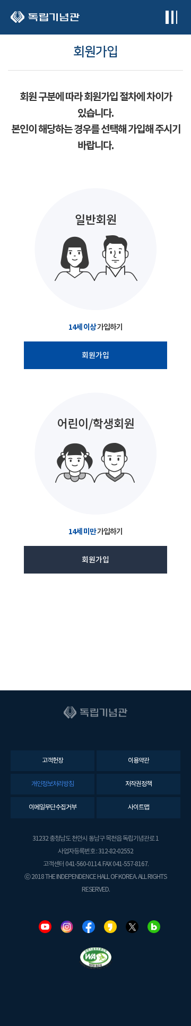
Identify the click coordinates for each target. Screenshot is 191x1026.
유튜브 (45, 926)
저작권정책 (138, 784)
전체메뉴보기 (171, 17)
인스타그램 (66, 926)
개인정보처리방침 (52, 784)
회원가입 (95, 355)
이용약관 (138, 760)
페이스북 (88, 926)
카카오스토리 (110, 926)
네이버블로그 (153, 926)
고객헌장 (52, 760)
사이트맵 (138, 807)
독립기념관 (45, 17)
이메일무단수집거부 (52, 807)
